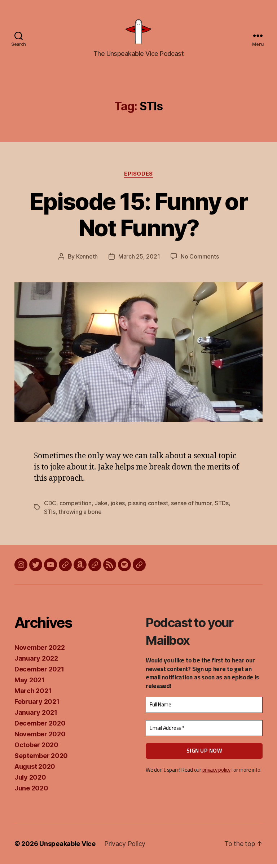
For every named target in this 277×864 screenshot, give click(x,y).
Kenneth (87, 256)
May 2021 (29, 680)
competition (76, 503)
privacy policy (216, 769)
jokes (118, 503)
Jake (100, 503)
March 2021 (32, 691)
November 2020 (40, 734)
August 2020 (34, 766)
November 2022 (39, 647)
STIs (50, 511)
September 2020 (41, 755)
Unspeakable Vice (67, 843)
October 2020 (36, 745)
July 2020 (30, 777)
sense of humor (191, 503)
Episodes (138, 174)
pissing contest (148, 503)
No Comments (200, 256)
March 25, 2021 (139, 256)
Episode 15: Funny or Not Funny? (138, 215)
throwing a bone (79, 511)
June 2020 (31, 788)
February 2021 (37, 701)
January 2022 (36, 658)
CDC (50, 503)
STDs (222, 503)
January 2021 (35, 712)
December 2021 (39, 669)
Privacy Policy (124, 843)
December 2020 (40, 723)
